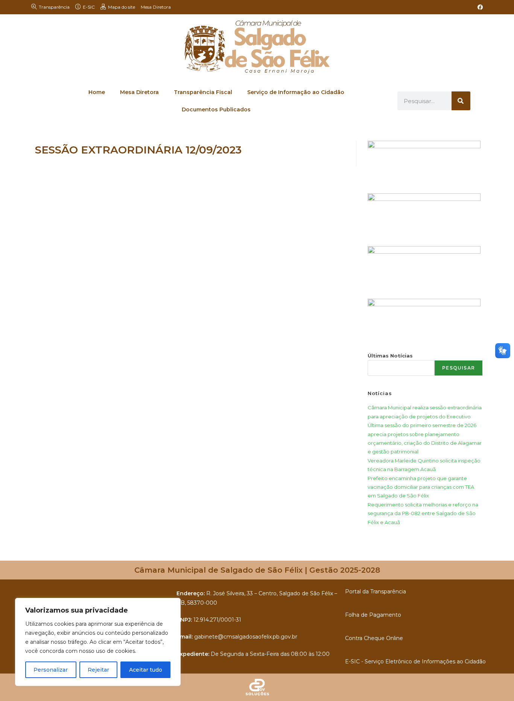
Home (96, 92)
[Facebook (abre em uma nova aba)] (479, 7)
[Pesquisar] (461, 100)
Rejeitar (98, 669)
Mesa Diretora (156, 7)
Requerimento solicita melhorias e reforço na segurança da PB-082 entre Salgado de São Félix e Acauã (423, 513)
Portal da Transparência (375, 591)
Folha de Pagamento (373, 614)
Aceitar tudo (145, 669)
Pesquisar (458, 368)
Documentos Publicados (216, 109)
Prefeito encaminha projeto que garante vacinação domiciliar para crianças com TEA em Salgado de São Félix (421, 487)
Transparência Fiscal (203, 92)
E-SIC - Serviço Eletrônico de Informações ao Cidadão (415, 661)
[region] (98, 642)
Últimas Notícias (390, 356)
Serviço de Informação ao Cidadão (295, 92)
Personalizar (50, 669)
